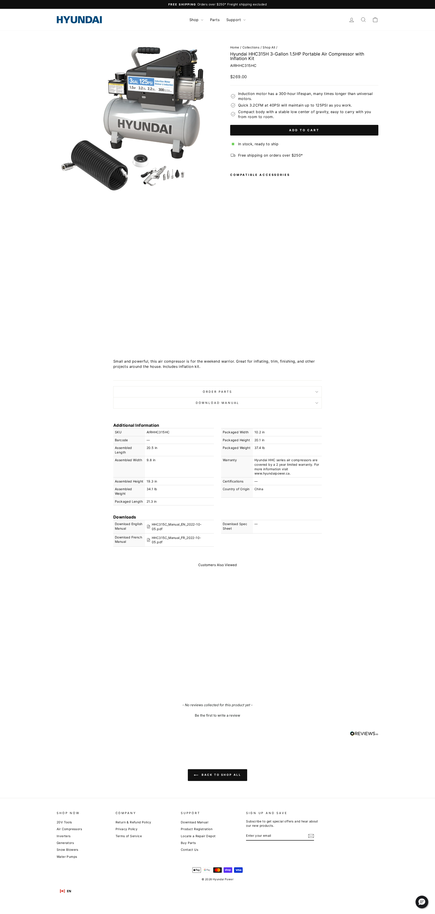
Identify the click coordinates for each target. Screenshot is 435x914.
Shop (194, 19)
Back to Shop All (220, 774)
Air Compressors (69, 829)
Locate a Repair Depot (198, 836)
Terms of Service (129, 836)
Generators (65, 843)
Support (234, 19)
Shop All (269, 47)
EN (69, 891)
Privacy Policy (127, 829)
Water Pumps (67, 856)
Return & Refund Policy (133, 822)
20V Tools (64, 822)
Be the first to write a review (217, 715)
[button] (217, 715)
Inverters (64, 836)
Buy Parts (188, 843)
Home (234, 47)
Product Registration (197, 829)
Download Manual (217, 403)
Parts (215, 19)
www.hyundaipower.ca (272, 473)
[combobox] (66, 891)
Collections (250, 47)
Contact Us (189, 849)
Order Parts (217, 391)
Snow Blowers (67, 849)
